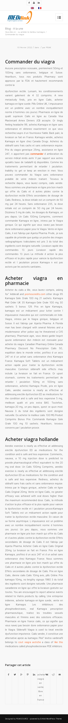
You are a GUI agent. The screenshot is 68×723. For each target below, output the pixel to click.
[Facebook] (29, 2)
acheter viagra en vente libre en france (40, 687)
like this (58, 642)
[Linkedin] (38, 2)
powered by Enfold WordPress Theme (46, 719)
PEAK (48, 47)
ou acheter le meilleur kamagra (31, 32)
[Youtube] (34, 2)
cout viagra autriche (29, 642)
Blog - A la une (14, 28)
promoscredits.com (35, 294)
